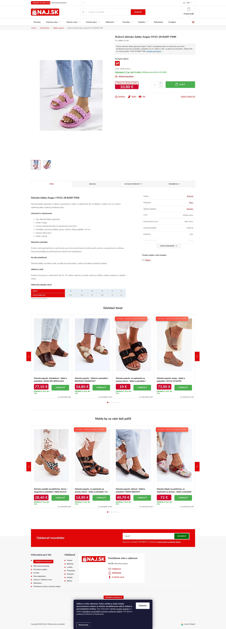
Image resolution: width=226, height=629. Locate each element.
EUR (188, 3)
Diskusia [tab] (92, 184)
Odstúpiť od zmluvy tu (41, 3)
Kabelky (70, 577)
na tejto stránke (122, 609)
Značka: (188, 97)
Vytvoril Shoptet (189, 624)
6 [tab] (118, 402)
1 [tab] (107, 402)
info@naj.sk (116, 569)
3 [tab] (112, 402)
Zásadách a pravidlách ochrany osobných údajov (102, 611)
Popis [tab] (51, 184)
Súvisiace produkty (132, 184)
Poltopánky (71, 571)
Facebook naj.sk (118, 577)
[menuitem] (37, 22)
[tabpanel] (51, 356)
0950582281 (116, 573)
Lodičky (70, 567)
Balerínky (70, 564)
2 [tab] (109, 402)
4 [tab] (114, 402)
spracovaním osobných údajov (169, 542)
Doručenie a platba (40, 569)
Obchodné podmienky (59, 3)
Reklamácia (37, 583)
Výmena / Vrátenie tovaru (42, 580)
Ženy (191, 202)
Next (197, 356)
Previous (28, 356)
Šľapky (148, 260)
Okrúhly (190, 209)
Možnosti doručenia (126, 76)
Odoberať (181, 536)
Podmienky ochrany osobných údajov (47, 586)
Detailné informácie (154, 51)
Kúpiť (182, 84)
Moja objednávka (39, 576)
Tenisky (69, 560)
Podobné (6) (173, 184)
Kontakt (36, 573)
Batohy (69, 581)
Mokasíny (70, 574)
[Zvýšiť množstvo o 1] (161, 83)
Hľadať (138, 12)
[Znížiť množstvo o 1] (161, 86)
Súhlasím (143, 605)
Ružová (190, 196)
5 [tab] (116, 402)
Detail (60, 387)
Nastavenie (83, 625)
